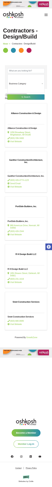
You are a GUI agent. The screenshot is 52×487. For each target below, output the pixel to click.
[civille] (26, 479)
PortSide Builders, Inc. (18, 221)
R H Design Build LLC (18, 269)
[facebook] (15, 456)
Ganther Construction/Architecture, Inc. (26, 176)
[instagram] (24, 456)
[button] (48, 247)
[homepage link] (26, 422)
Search (27, 97)
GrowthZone (31, 337)
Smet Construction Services (21, 317)
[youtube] (40, 456)
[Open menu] (46, 15)
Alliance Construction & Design (22, 128)
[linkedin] (33, 456)
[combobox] (26, 83)
